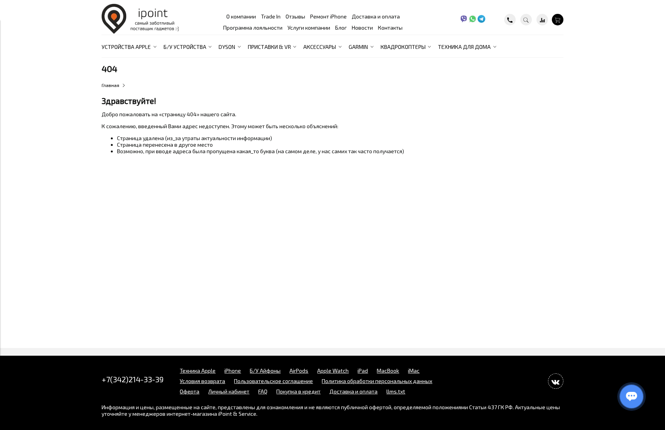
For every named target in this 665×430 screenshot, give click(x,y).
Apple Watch (333, 370)
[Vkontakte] (555, 381)
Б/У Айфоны (265, 370)
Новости (362, 27)
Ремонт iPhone (328, 16)
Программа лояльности (252, 27)
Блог (341, 27)
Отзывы (295, 16)
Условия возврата (202, 381)
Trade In (271, 16)
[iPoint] (140, 31)
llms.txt (395, 391)
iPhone (232, 370)
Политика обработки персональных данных (377, 381)
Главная (110, 85)
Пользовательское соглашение (273, 381)
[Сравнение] (542, 19)
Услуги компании (308, 27)
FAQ (262, 391)
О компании (241, 16)
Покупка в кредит (298, 391)
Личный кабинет (228, 391)
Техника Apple (198, 370)
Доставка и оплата (376, 16)
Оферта (189, 391)
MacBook (388, 370)
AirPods (298, 370)
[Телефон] (510, 19)
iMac (413, 370)
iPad (363, 370)
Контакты (390, 27)
